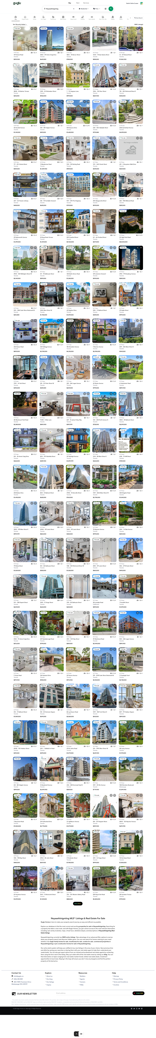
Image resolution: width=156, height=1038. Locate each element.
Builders (82, 976)
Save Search (139, 18)
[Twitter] (134, 1008)
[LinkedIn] (141, 1008)
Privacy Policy (118, 979)
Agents (82, 979)
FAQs (81, 985)
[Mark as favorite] (35, 28)
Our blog (49, 979)
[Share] (31, 28)
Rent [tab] (77, 3)
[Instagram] (136, 1008)
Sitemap (116, 976)
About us (49, 976)
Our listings (50, 982)
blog (105, 954)
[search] (111, 8)
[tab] (16, 18)
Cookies (116, 985)
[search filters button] (105, 9)
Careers (82, 982)
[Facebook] (131, 1008)
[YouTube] (139, 1008)
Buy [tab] (70, 3)
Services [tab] (86, 3)
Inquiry (48, 985)
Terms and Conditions (120, 982)
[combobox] (21, 24)
